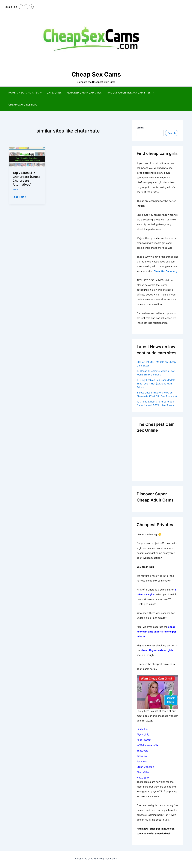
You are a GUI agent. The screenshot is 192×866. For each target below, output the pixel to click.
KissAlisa (142, 756)
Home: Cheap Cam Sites (23, 92)
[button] (40, 93)
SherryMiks (143, 772)
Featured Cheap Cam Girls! (84, 92)
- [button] (21, 7)
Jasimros (142, 761)
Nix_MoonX (143, 777)
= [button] (31, 7)
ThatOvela (142, 750)
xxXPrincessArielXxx (148, 745)
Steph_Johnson (145, 766)
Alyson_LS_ (143, 734)
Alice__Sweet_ (144, 739)
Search (140, 127)
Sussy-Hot (142, 728)
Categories (54, 92)
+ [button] (26, 7)
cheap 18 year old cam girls (157, 650)
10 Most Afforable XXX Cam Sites (129, 92)
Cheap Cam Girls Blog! (23, 104)
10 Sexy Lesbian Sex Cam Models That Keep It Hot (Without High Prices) (156, 383)
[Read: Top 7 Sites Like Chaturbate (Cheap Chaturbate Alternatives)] (27, 156)
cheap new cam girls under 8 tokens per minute (156, 631)
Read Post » (19, 197)
